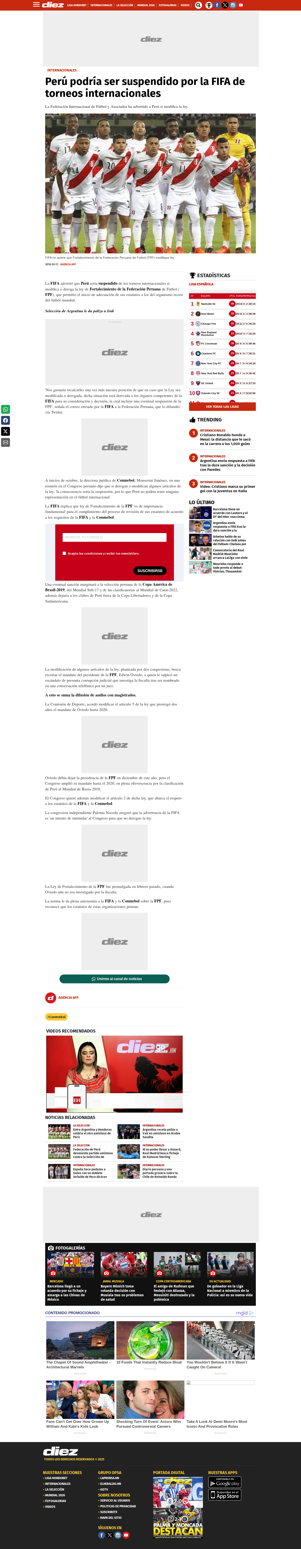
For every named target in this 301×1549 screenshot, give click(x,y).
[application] (114, 1074)
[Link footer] (60, 1451)
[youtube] (126, 1535)
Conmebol (57, 1017)
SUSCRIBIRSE (150, 571)
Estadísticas (213, 275)
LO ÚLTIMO (202, 502)
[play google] (233, 1482)
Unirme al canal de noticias (119, 979)
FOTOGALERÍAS (70, 1248)
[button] (5, 409)
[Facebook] (101, 1535)
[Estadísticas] (208, 4)
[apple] (233, 1494)
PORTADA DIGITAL (169, 1472)
